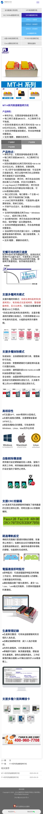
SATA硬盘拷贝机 (32, 15)
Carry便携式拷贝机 (11, 43)
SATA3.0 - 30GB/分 (31, 29)
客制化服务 (32, 43)
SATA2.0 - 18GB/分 (31, 24)
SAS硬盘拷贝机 (31, 33)
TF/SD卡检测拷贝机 (31, 38)
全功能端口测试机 (11, 10)
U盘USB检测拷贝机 (11, 38)
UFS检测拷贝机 (31, 10)
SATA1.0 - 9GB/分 (31, 20)
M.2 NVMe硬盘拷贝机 (11, 15)
